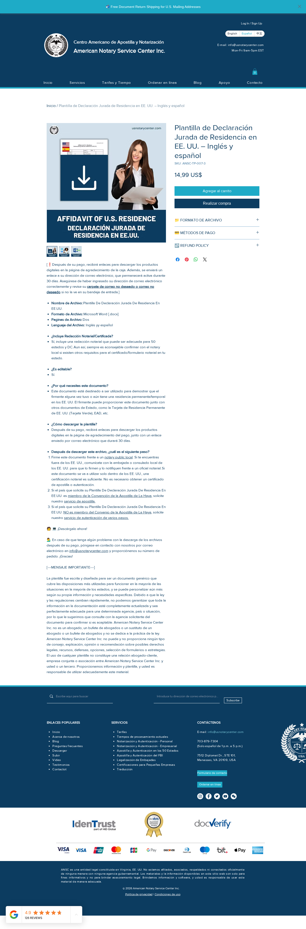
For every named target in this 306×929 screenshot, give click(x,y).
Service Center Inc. (141, 50)
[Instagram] (200, 796)
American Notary (95, 50)
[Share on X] (205, 259)
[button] (254, 71)
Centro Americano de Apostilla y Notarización (119, 42)
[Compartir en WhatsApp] (196, 259)
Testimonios (61, 764)
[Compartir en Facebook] (177, 259)
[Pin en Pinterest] (187, 259)
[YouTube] (225, 796)
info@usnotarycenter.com (246, 45)
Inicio (51, 106)
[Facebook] (209, 796)
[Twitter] (217, 796)
